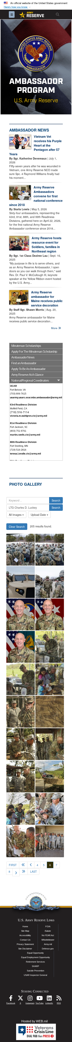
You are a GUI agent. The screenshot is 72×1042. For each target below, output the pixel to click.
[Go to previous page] (30, 865)
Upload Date (39, 515)
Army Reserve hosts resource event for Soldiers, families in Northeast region (46, 244)
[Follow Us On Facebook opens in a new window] (11, 999)
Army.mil (48, 944)
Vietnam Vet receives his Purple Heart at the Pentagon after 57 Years (35, 145)
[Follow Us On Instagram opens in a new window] (30, 999)
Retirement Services (35, 962)
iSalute (48, 931)
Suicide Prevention (35, 970)
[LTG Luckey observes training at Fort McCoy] (20, 550)
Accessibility (25, 935)
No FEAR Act (48, 935)
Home (25, 926)
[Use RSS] (59, 999)
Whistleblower (47, 940)
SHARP (35, 966)
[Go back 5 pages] (23, 865)
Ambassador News (22, 357)
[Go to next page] (16, 872)
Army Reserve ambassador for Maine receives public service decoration (47, 299)
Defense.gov (48, 948)
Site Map (25, 931)
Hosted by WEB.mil (34, 1021)
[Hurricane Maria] (49, 647)
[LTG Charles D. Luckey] (20, 614)
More (54, 328)
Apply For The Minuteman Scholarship (34, 351)
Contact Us (25, 940)
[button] (17, 7)
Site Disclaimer (25, 948)
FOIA (47, 926)
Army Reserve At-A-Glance (27, 374)
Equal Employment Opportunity (35, 957)
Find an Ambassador (23, 363)
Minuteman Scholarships (26, 345)
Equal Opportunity (35, 953)
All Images (15, 515)
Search (56, 500)
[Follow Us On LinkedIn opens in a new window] (49, 999)
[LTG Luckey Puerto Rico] (49, 809)
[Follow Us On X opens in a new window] (20, 999)
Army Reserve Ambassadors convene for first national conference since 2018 (36, 196)
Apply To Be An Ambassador (28, 369)
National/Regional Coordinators (30, 380)
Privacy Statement (25, 944)
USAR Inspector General (35, 975)
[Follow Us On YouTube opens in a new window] (39, 999)
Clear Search (17, 527)
